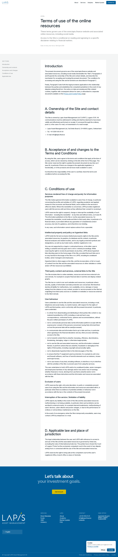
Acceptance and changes (10, 70)
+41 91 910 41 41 (84, 516)
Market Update (65, 520)
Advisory (44, 522)
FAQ (61, 522)
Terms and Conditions (85, 555)
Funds (43, 518)
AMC (42, 520)
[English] (12, 532)
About (62, 516)
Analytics (63, 518)
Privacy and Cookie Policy (72, 94)
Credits (114, 555)
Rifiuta (103, 550)
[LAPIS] (5, 2)
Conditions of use (7, 73)
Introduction (5, 64)
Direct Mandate (46, 516)
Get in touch (59, 492)
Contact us (111, 2)
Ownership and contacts (9, 67)
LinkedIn (82, 520)
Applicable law (6, 76)
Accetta (111, 550)
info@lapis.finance (85, 518)
